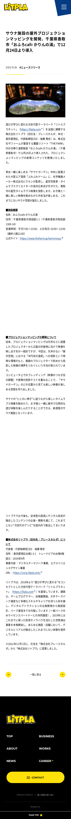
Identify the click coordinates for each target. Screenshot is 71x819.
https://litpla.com (31, 129)
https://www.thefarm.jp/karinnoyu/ (41, 238)
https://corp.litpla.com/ (27, 572)
